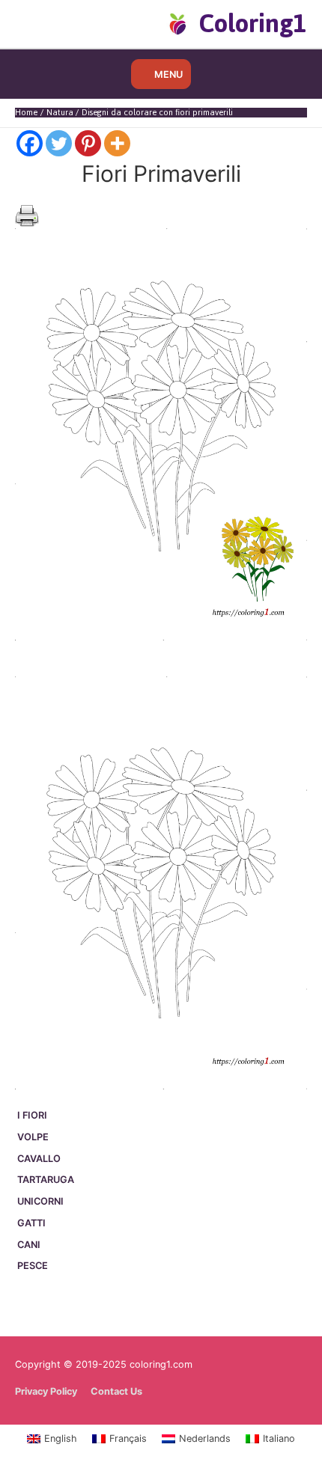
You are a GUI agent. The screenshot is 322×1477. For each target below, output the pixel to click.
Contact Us (116, 1391)
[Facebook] (29, 143)
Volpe (33, 1137)
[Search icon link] (39, 23)
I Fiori (32, 1115)
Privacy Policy (46, 1391)
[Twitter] (59, 143)
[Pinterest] (88, 143)
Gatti (31, 1223)
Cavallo (39, 1158)
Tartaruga (45, 1179)
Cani (28, 1244)
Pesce (32, 1265)
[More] (117, 143)
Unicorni (40, 1201)
